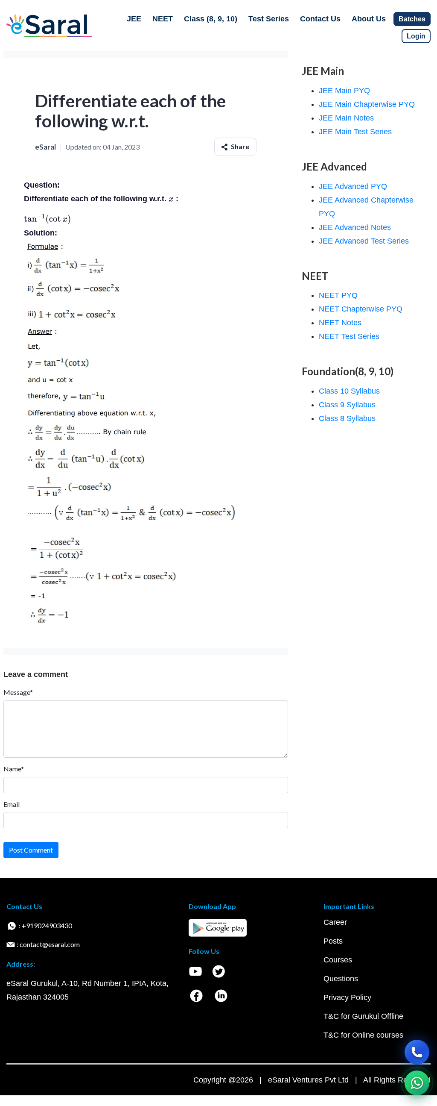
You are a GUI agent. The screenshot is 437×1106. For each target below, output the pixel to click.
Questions (340, 978)
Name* (13, 769)
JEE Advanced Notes (355, 227)
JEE (134, 19)
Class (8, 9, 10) (210, 19)
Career (335, 922)
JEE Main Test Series (355, 131)
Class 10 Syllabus (349, 391)
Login (416, 36)
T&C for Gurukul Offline (363, 1016)
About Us (369, 19)
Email (11, 804)
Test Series (268, 19)
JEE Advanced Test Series (364, 241)
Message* (18, 692)
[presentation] (171, 198)
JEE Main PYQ (344, 90)
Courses (337, 960)
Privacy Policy (347, 997)
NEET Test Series (349, 336)
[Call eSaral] (417, 1052)
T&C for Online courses (363, 1035)
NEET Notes (340, 322)
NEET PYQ (338, 295)
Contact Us (320, 19)
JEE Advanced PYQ (353, 186)
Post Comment (31, 850)
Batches (412, 19)
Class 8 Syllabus (347, 418)
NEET (162, 19)
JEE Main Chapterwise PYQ (367, 104)
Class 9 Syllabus (347, 404)
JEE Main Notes (346, 118)
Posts (333, 941)
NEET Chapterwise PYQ (360, 309)
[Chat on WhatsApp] (417, 1083)
